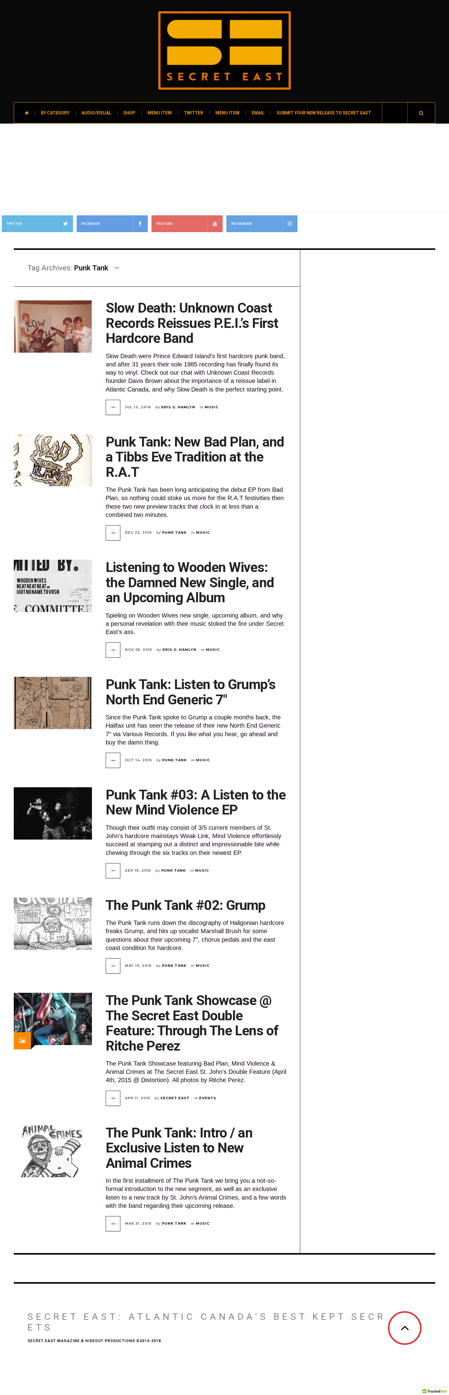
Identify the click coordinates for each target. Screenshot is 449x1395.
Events (207, 1098)
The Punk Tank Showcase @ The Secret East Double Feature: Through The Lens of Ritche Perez (192, 1023)
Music (211, 407)
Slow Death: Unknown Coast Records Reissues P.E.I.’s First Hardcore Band (192, 323)
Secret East (175, 1098)
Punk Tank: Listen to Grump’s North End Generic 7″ (191, 692)
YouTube (164, 223)
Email (258, 112)
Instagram (241, 223)
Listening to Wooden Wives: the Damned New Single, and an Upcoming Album (190, 582)
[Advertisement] (224, 169)
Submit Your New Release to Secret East (324, 112)
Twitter (193, 112)
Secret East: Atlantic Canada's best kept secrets (206, 1322)
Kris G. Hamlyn (178, 407)
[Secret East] (224, 50)
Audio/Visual (96, 112)
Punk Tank (174, 532)
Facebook (90, 223)
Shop (129, 112)
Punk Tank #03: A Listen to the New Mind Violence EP (196, 802)
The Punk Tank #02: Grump (185, 905)
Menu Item (160, 112)
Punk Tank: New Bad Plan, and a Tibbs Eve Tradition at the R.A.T (195, 457)
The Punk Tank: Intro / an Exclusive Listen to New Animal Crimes (179, 1148)
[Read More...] (113, 407)
